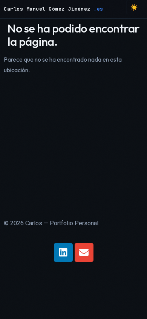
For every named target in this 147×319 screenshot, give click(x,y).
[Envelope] (84, 252)
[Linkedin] (63, 252)
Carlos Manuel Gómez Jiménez (48, 9)
